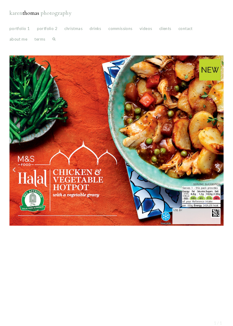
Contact (185, 28)
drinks (95, 28)
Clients (165, 28)
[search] (54, 40)
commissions (120, 28)
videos (146, 28)
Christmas (73, 28)
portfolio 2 (47, 28)
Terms (39, 39)
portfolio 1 (19, 28)
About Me (18, 39)
